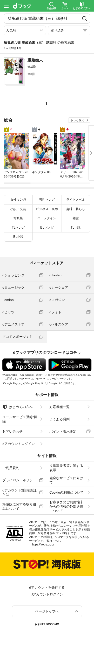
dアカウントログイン (18, 444)
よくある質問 (59, 419)
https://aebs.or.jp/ (43, 544)
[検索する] (84, 18)
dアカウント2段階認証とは (19, 492)
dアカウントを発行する (47, 587)
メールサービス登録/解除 (19, 419)
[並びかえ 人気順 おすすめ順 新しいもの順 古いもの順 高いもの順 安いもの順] (25, 30)
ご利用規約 (10, 468)
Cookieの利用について (66, 492)
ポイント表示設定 (62, 431)
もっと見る (77, 120)
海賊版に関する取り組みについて (19, 506)
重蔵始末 (35, 60)
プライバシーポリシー (19, 480)
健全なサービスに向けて (66, 480)
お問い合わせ (12, 431)
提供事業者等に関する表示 (66, 468)
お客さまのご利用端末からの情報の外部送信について (66, 506)
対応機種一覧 (59, 407)
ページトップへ (47, 611)
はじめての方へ (21, 407)
